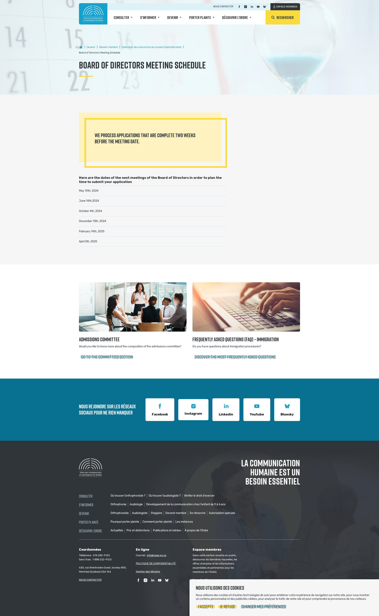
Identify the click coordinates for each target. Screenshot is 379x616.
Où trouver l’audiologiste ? (165, 495)
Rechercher (285, 17)
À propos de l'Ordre (196, 530)
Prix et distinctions (138, 530)
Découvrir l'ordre (235, 17)
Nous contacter (223, 6)
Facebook (160, 414)
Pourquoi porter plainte (125, 521)
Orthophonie (118, 504)
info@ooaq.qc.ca (156, 555)
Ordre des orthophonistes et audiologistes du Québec (93, 13)
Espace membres (286, 6)
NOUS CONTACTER (90, 579)
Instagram (193, 413)
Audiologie (136, 504)
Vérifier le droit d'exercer (199, 495)
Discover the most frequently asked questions (235, 357)
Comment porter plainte (157, 521)
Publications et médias (167, 530)
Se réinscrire (197, 513)
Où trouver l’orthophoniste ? (128, 495)
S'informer (148, 17)
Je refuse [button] (227, 606)
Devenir (172, 17)
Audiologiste (139, 513)
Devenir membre (175, 513)
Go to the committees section (107, 357)
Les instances (184, 521)
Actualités (117, 530)
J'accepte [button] (205, 606)
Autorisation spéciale (222, 513)
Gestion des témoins (148, 571)
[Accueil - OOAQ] (81, 47)
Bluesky (287, 414)
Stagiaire (156, 513)
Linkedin (226, 414)
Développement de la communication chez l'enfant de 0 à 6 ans (185, 504)
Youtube (257, 414)
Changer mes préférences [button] (263, 606)
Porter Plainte (200, 17)
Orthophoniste (120, 513)
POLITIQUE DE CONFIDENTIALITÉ (156, 563)
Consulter (121, 17)
